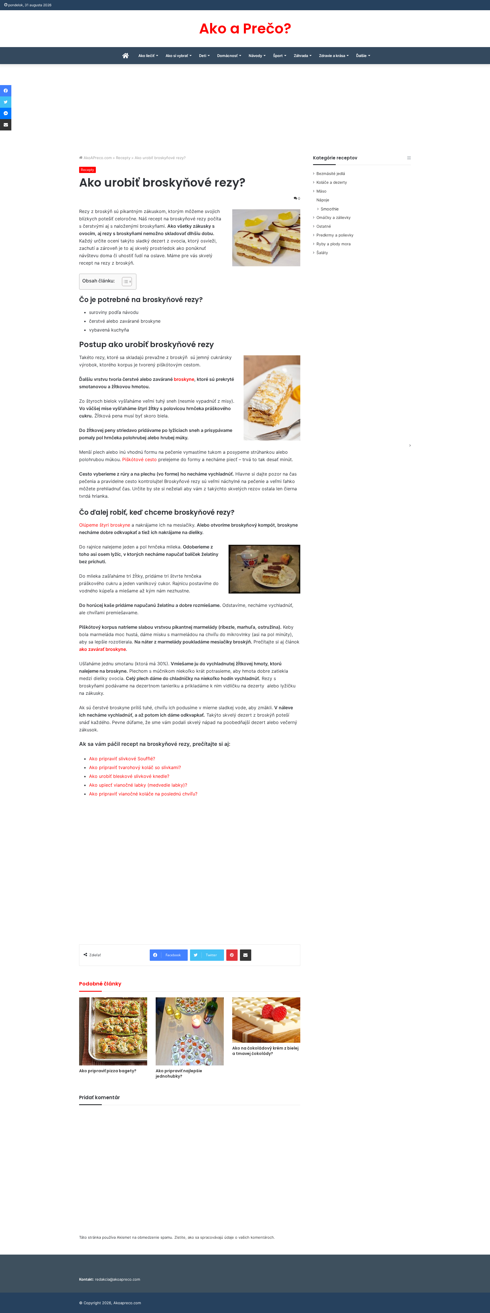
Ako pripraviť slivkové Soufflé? (122, 758)
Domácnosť (227, 55)
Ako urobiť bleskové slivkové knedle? (129, 776)
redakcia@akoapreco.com (117, 1279)
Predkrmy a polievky (335, 235)
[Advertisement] (245, 112)
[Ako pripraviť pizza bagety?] (113, 1031)
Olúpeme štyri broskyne (104, 525)
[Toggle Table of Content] (124, 281)
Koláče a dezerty (331, 182)
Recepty (123, 157)
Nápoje (322, 200)
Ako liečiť (146, 55)
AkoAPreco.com (97, 157)
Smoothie (330, 208)
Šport (278, 55)
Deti (202, 55)
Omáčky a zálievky (333, 217)
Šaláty (322, 252)
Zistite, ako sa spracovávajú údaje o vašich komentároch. (224, 1237)
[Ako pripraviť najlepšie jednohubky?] (190, 1031)
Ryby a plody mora (333, 244)
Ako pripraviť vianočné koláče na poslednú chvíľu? (143, 794)
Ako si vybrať (177, 55)
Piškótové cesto (139, 459)
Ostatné (323, 226)
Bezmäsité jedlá (330, 173)
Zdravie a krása (332, 55)
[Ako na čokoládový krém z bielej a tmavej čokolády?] (266, 1020)
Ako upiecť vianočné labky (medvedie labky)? (138, 785)
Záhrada (301, 55)
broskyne (184, 379)
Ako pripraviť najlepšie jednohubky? (179, 1073)
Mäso (321, 191)
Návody (255, 55)
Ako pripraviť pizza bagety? (107, 1071)
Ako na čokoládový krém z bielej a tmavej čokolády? (265, 1050)
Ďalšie (361, 55)
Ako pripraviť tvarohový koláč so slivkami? (135, 767)
